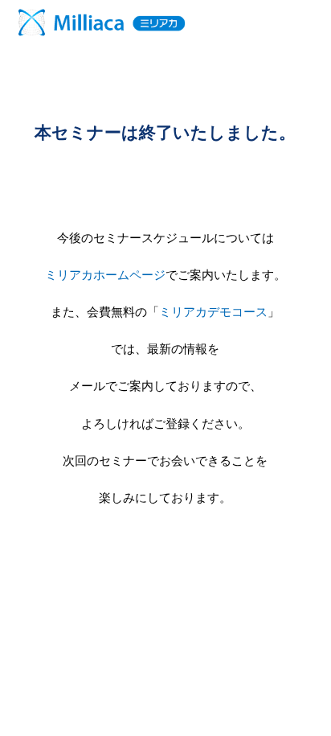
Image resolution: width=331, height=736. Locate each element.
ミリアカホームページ (105, 275)
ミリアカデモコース (213, 312)
